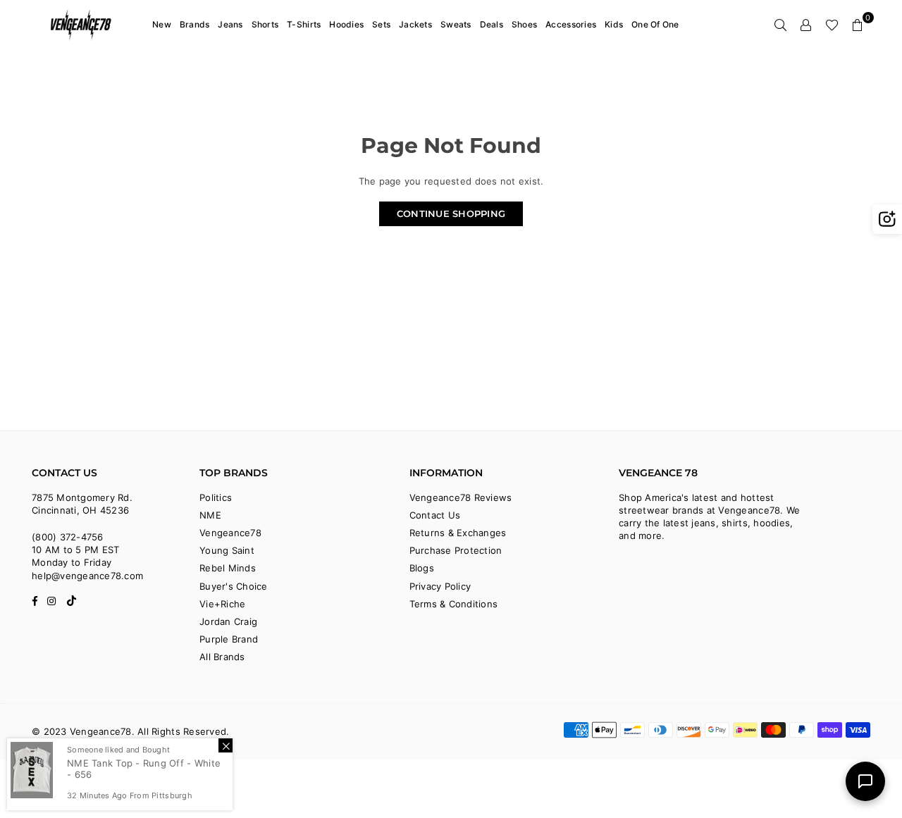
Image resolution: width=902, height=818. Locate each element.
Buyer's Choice (233, 586)
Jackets (415, 24)
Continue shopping (451, 213)
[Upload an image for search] (887, 219)
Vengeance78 (230, 532)
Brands (195, 24)
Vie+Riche (222, 603)
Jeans (230, 24)
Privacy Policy (440, 586)
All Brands (222, 656)
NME (210, 515)
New (161, 24)
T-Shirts (304, 24)
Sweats (455, 24)
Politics (215, 497)
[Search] (780, 24)
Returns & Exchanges (458, 532)
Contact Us (435, 515)
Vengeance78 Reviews (460, 497)
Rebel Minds (227, 568)
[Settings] (806, 24)
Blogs (421, 568)
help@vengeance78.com (87, 575)
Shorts (265, 24)
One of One (655, 24)
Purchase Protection (455, 550)
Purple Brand (228, 639)
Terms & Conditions (453, 603)
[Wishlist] (832, 24)
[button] (857, 24)
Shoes (524, 24)
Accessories (570, 24)
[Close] (225, 745)
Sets (381, 24)
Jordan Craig (228, 621)
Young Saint (226, 550)
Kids (614, 24)
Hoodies (346, 24)
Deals (491, 24)
